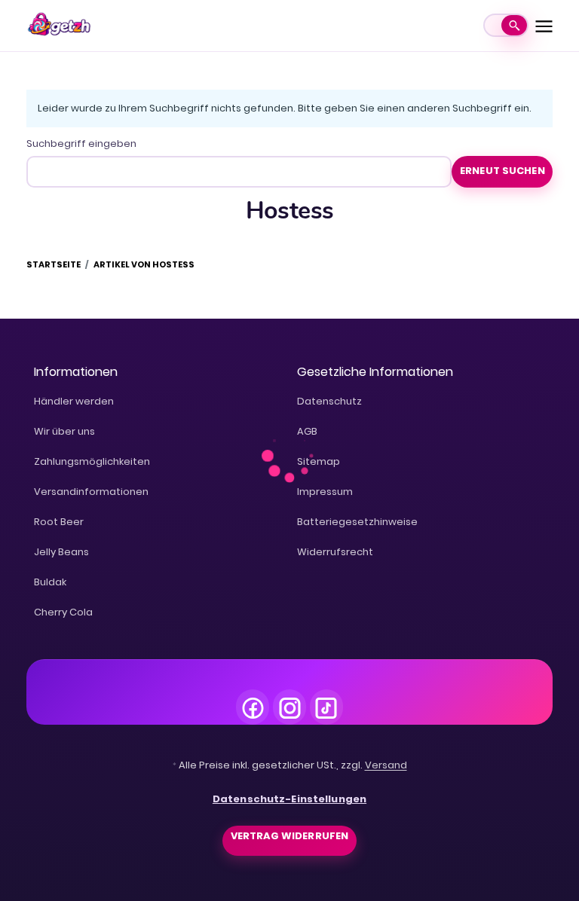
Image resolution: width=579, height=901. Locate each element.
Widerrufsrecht (335, 552)
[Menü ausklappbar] (544, 25)
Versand (386, 765)
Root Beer (59, 522)
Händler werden (74, 401)
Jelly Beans (61, 552)
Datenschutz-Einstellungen (289, 799)
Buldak (50, 582)
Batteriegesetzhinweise (357, 522)
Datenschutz (329, 401)
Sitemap (318, 461)
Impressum (325, 491)
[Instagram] (289, 705)
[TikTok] (326, 705)
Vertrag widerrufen (289, 836)
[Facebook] (252, 705)
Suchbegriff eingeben (81, 144)
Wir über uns (64, 431)
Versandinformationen (91, 491)
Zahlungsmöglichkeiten (92, 461)
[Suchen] (513, 25)
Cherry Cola (63, 612)
